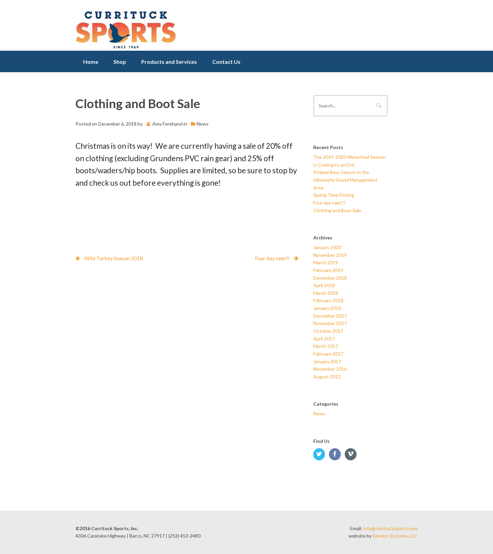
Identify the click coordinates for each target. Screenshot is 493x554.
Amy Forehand (167, 124)
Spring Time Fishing (333, 195)
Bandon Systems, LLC (395, 536)
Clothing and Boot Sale (337, 210)
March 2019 (325, 262)
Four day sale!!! (272, 258)
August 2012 (327, 376)
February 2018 (328, 300)
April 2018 (324, 285)
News (203, 124)
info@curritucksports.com (390, 528)
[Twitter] (320, 454)
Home (90, 61)
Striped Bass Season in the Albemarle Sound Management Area (345, 179)
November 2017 (330, 323)
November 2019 (330, 255)
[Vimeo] (352, 454)
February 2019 (328, 270)
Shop (119, 61)
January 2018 (327, 308)
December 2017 (330, 316)
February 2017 (328, 354)
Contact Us (226, 61)
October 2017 (328, 331)
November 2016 (330, 369)
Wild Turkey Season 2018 (113, 258)
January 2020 (327, 247)
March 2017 (325, 346)
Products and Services (169, 61)
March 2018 (325, 293)
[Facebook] (336, 454)
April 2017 (324, 338)
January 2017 (327, 361)
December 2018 (330, 278)
